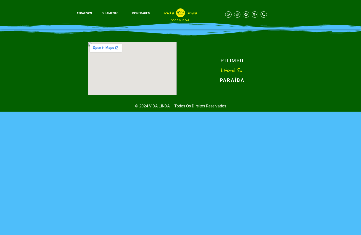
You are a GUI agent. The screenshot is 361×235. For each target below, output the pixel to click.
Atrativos (84, 13)
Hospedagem (141, 13)
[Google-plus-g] (255, 14)
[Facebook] (246, 14)
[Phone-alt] (264, 14)
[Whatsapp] (228, 14)
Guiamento (110, 13)
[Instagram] (237, 14)
